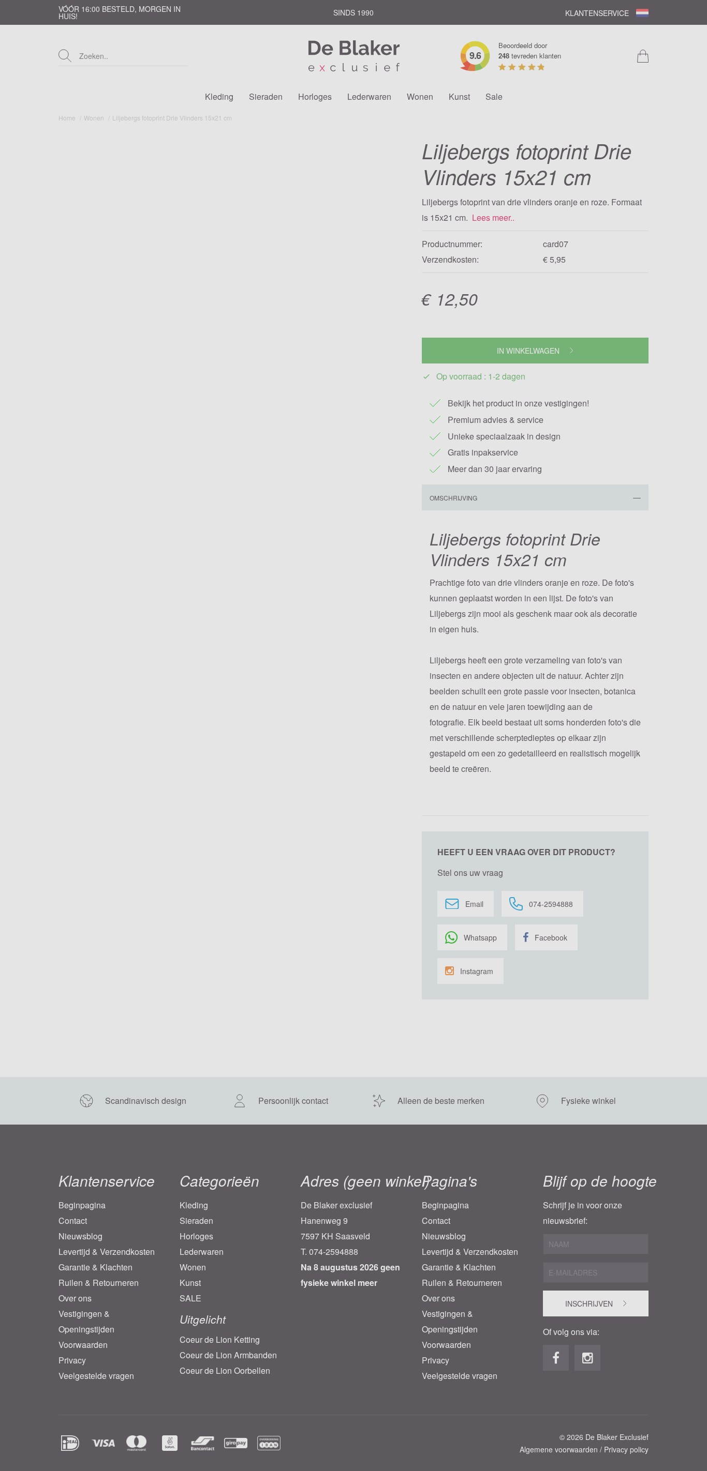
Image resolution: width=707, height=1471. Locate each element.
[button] (288, 777)
